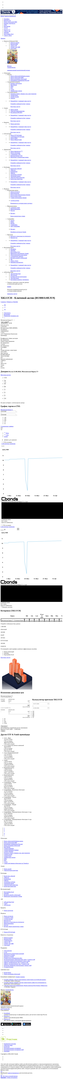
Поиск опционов (15, 153)
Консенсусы (7, 20)
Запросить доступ (12, 293)
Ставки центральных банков (18, 197)
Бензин (12, 223)
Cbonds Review (8, 940)
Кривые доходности (9, 23)
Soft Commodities (15, 226)
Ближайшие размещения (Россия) (19, 80)
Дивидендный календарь (17, 111)
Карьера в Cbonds (9, 956)
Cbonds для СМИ (15, 47)
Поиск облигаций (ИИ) (10, 22)
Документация (14, 278)
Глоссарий (13, 48)
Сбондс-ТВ (7, 31)
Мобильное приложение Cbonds (19, 253)
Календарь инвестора (16, 179)
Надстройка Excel (9, 892)
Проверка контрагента (16, 262)
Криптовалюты (14, 193)
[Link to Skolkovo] (9, 1041)
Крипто (7, 29)
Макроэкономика (15, 209)
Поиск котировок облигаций (18, 79)
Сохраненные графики (7, 426)
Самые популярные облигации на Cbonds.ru (16, 863)
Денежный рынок (15, 176)
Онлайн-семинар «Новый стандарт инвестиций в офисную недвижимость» (25, 982)
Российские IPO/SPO (16, 112)
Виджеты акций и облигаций (18, 258)
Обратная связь (8, 1045)
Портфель (6, 19)
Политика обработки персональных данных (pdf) (18, 965)
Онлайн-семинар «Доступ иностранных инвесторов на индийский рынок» (25, 979)
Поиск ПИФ (13, 138)
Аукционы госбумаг (16, 174)
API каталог (13, 275)
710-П (5, 903)
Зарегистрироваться (10, 16)
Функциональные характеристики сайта (15, 959)
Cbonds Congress (20, 977)
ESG (11, 88)
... (4, 317)
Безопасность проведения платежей (14, 953)
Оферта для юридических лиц (12, 964)
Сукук (12, 89)
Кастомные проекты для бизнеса (19, 279)
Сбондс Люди (8, 35)
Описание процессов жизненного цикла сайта (17, 961)
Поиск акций (14, 109)
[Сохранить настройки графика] (1, 429)
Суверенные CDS (15, 154)
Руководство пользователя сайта (13, 958)
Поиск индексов (15, 192)
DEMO (9, 286)
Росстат (12, 210)
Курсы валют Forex (15, 196)
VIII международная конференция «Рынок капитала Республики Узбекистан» (25, 985)
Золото (6, 28)
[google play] (16, 1025)
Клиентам (7, 1046)
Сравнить (3, 302)
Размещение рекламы (10, 1043)
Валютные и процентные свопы (19, 157)
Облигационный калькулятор (18, 255)
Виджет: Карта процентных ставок (14, 926)
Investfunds (7, 1013)
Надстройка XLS (8, 34)
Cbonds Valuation (8, 851)
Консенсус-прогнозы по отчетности (20, 236)
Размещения (13, 171)
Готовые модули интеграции (18, 276)
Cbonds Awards (14, 96)
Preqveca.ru (7, 1019)
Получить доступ (5, 657)
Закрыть (3, 38)
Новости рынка (14, 42)
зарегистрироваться (13, 1073)
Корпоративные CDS (16, 155)
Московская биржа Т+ (7, 409)
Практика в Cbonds (9, 955)
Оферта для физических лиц (12, 962)
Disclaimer (7, 1051)
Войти (2, 16)
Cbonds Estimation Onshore (11, 850)
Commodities (13, 225)
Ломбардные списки (16, 91)
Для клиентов (8, 950)
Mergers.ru (7, 1016)
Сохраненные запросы (16, 256)
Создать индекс (8, 919)
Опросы (12, 98)
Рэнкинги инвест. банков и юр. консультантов (23, 93)
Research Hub (14, 44)
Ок (1, 1071)
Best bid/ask (7, 26)
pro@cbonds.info (5, 1009)
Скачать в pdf (31, 959)
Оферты (12, 173)
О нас (5, 952)
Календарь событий (16, 168)
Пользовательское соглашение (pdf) (14, 1049)
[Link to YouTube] (5, 1030)
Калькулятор (7, 972)
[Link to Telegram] (5, 1028)
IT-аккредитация (8, 967)
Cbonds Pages (14, 95)
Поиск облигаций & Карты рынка (20, 76)
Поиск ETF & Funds (16, 135)
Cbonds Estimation (9, 848)
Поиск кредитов (15, 124)
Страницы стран (15, 207)
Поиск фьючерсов (16, 151)
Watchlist (6, 32)
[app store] (6, 1025)
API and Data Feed (15, 273)
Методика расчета (6, 375)
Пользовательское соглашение (12, 1048)
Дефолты (13, 170)
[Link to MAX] (5, 1034)
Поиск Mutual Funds (16, 139)
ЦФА (5, 25)
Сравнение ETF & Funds (17, 136)
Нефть (12, 222)
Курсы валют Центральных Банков (20, 194)
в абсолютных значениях (8, 526)
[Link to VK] (5, 1032)
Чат (11, 259)
